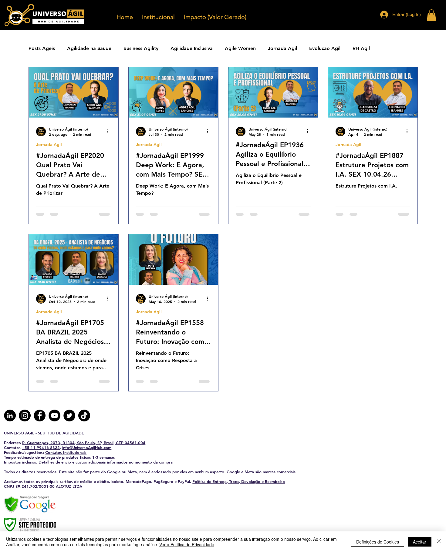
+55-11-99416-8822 (41, 447)
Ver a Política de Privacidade (186, 544)
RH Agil (361, 48)
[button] (431, 15)
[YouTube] (54, 415)
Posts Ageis (42, 48)
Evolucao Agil (324, 48)
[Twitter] (69, 415)
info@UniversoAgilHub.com (86, 447)
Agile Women (240, 48)
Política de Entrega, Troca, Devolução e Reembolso (238, 481)
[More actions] (110, 131)
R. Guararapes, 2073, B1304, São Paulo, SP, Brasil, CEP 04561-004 (83, 442)
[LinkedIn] (10, 415)
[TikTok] (84, 415)
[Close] (438, 541)
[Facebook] (40, 415)
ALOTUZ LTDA (69, 486)
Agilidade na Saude (89, 48)
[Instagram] (25, 415)
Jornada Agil (282, 48)
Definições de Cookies (377, 542)
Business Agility (140, 48)
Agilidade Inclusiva (192, 48)
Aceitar (419, 542)
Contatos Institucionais (65, 452)
